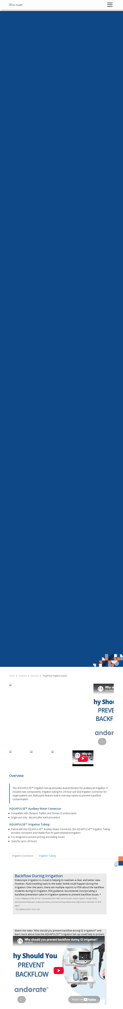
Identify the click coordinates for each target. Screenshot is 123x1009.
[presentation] (10, 748)
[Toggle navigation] (110, 5)
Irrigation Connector (22, 855)
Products (23, 675)
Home (12, 675)
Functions (35, 675)
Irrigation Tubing (47, 855)
